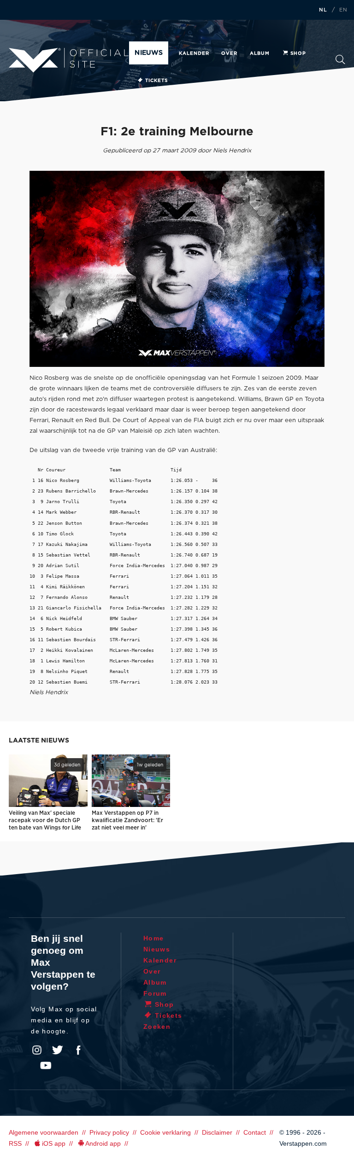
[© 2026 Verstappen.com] (177, 269)
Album (260, 53)
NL (323, 10)
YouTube (46, 1066)
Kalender (194, 53)
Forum (155, 993)
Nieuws (148, 53)
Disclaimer (217, 1132)
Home (153, 938)
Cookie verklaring (165, 1132)
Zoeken (340, 62)
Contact (254, 1132)
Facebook (78, 1050)
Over (229, 53)
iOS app (53, 1143)
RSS (15, 1143)
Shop (298, 53)
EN (343, 10)
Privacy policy (109, 1132)
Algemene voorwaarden (43, 1132)
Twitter (58, 1050)
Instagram (37, 1050)
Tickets (156, 80)
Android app (103, 1143)
